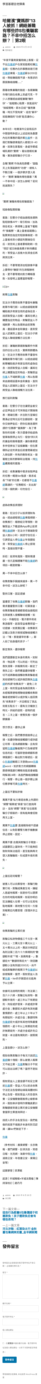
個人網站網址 (8, 1330)
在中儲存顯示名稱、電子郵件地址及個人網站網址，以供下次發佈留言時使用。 (20, 1347)
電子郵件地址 (9, 1317)
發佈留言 (9, 50)
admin (7, 47)
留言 (5, 1272)
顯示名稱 (7, 1303)
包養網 (11, 64)
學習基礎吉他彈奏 (14, 4)
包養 (27, 137)
